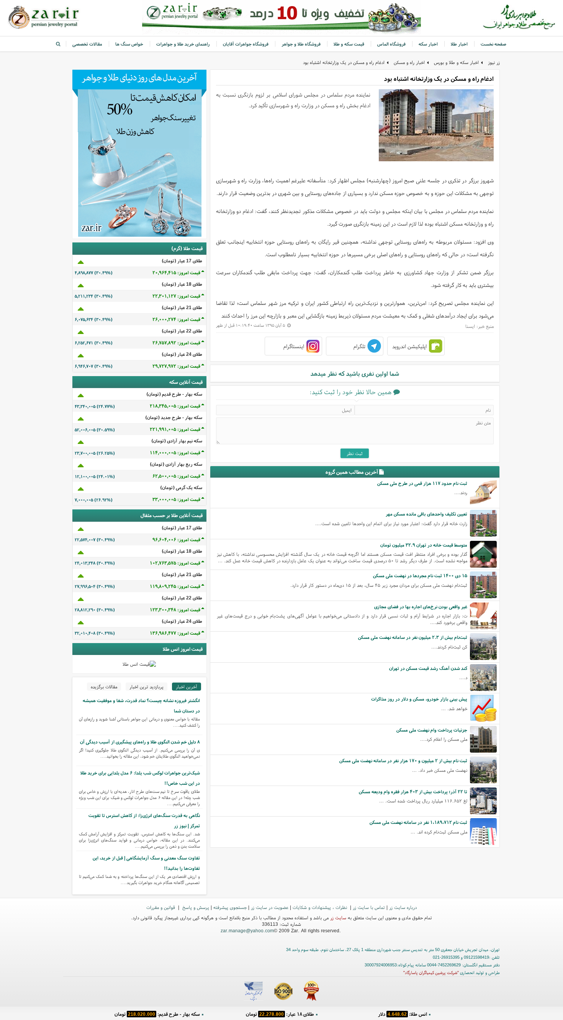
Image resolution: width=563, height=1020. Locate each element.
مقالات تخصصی (87, 44)
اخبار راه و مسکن (409, 62)
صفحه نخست (493, 44)
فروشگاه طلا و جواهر (301, 44)
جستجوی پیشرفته (230, 907)
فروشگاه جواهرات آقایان (245, 44)
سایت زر (338, 917)
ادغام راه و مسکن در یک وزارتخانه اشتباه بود (344, 62)
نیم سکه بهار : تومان (402, 1014)
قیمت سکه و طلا (349, 44)
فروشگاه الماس (391, 44)
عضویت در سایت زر (269, 907)
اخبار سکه (428, 44)
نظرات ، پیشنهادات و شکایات (321, 907)
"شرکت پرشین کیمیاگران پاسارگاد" (431, 972)
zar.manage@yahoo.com (247, 930)
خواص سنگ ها (129, 44)
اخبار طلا (459, 44)
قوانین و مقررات (161, 907)
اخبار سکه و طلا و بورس (456, 62)
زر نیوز (494, 62)
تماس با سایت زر (369, 907)
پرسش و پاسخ (195, 907)
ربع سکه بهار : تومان (279, 1014)
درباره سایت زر (403, 907)
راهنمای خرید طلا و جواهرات (183, 44)
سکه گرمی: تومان (157, 1014)
